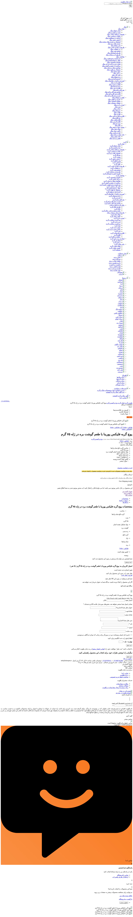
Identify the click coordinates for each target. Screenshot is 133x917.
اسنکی (120, 280)
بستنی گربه (117, 157)
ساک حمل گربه (116, 214)
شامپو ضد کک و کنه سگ (113, 92)
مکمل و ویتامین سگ (114, 36)
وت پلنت (120, 356)
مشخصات (125, 498)
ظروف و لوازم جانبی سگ (116, 47)
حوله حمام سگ (116, 71)
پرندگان (120, 255)
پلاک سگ (118, 125)
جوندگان (120, 272)
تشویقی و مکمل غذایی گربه (115, 149)
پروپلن (120, 288)
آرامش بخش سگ (115, 40)
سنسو (121, 325)
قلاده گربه (117, 235)
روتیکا (121, 315)
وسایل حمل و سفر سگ (116, 127)
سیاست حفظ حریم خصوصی (119, 677)
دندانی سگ (117, 108)
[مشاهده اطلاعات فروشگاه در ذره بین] (131, 721)
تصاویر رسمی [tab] (124, 902)
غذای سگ (121, 29)
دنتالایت (120, 305)
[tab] (64, 499)
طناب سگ (117, 112)
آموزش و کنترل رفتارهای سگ (114, 81)
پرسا (121, 286)
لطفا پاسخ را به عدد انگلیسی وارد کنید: (120, 638)
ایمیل (130, 627)
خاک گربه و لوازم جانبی (116, 205)
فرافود (120, 327)
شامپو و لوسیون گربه (114, 177)
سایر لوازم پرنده (115, 270)
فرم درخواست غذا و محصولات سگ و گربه (110, 390)
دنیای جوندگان (119, 385)
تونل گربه (118, 225)
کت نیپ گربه (116, 198)
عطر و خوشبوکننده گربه (113, 188)
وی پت (120, 360)
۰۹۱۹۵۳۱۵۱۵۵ (118, 660)
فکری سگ (117, 114)
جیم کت (120, 295)
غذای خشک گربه (115, 146)
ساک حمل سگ (116, 129)
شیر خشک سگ (116, 45)
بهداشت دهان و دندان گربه (112, 181)
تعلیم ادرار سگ (116, 82)
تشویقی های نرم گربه (114, 153)
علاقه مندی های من (125, 896)
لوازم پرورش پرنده (114, 268)
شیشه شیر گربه (115, 170)
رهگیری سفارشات (122, 684)
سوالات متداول (123, 686)
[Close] (131, 590)
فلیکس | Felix (124, 441)
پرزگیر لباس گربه (115, 179)
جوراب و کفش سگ (114, 99)
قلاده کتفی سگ (116, 120)
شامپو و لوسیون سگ (114, 62)
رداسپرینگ (119, 309)
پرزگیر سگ (117, 73)
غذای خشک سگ (115, 30)
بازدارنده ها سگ (115, 86)
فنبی (121, 329)
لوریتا (121, 342)
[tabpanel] (66, 910)
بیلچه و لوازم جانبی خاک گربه (111, 211)
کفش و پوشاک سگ (118, 97)
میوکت (120, 354)
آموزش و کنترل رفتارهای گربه (114, 194)
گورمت (120, 340)
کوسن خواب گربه (115, 248)
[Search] (130, 6)
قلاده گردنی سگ (115, 121)
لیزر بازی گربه (116, 222)
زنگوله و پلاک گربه (115, 237)
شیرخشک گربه (116, 160)
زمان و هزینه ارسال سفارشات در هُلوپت (115, 687)
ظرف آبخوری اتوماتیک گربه (112, 173)
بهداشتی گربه (120, 175)
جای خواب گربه (119, 244)
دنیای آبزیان (120, 383)
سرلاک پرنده (117, 259)
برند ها (124, 278)
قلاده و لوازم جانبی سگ (116, 116)
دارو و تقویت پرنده (115, 263)
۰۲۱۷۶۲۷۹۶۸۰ (107, 660)
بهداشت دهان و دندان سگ (112, 68)
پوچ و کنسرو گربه (115, 147)
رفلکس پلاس (118, 313)
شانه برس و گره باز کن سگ (112, 64)
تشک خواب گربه (115, 246)
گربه (125, 142)
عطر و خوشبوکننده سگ (113, 60)
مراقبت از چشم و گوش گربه (111, 183)
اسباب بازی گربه (119, 218)
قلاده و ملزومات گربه (117, 233)
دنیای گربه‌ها (120, 379)
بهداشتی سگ (120, 56)
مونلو (121, 350)
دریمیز (120, 301)
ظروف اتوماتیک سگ (114, 53)
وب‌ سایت (129, 631)
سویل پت (120, 323)
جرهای (120, 297)
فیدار (121, 332)
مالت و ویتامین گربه (114, 151)
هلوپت (130, 403)
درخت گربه (117, 242)
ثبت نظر (129, 656)
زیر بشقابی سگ (115, 49)
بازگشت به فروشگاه (125, 899)
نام (130, 624)
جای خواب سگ (116, 136)
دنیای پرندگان (120, 381)
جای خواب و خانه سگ (117, 134)
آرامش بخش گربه (115, 159)
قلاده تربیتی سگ (115, 88)
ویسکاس (120, 362)
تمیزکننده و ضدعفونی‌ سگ (112, 58)
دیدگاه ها (125, 502)
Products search (127, 3)
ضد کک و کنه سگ (118, 90)
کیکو (121, 338)
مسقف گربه (117, 250)
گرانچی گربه (117, 162)
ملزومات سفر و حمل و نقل (115, 212)
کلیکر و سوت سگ (115, 84)
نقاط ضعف (128, 615)
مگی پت (120, 346)
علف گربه (117, 164)
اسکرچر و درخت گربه (117, 238)
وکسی (120, 358)
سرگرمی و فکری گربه (113, 220)
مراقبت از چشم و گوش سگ (111, 66)
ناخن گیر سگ (116, 75)
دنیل (121, 307)
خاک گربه (117, 209)
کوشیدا (120, 334)
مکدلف (120, 348)
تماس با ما (123, 398)
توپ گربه (118, 231)
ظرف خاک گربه (115, 207)
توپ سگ (118, 107)
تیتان (121, 291)
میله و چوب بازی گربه (113, 229)
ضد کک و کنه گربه (118, 199)
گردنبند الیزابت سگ (114, 79)
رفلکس (120, 311)
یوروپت (120, 372)
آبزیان (121, 274)
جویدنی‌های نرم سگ (114, 43)
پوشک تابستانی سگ (114, 101)
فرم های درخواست (120, 388)
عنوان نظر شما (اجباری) (124, 607)
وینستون (120, 364)
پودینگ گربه (117, 155)
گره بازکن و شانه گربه (113, 192)
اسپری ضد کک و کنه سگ (112, 95)
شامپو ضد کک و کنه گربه (113, 203)
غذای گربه (121, 144)
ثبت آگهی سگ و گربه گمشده (115, 392)
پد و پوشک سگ (116, 77)
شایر (121, 321)
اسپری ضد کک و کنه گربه (112, 201)
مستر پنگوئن (118, 344)
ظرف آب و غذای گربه (113, 172)
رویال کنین (119, 317)
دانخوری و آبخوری (115, 265)
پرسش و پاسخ (123, 500)
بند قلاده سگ (116, 118)
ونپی (121, 366)
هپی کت (120, 370)
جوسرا (120, 293)
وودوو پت (119, 368)
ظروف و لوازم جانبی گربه (116, 166)
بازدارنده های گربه (115, 196)
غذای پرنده (117, 257)
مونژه (121, 352)
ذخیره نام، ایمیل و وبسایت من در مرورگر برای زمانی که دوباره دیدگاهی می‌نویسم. (103, 635)
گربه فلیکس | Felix (116, 427)
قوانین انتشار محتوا (98, 649)
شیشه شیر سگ (116, 51)
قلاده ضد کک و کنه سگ (113, 94)
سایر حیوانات (122, 253)
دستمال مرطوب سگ (114, 69)
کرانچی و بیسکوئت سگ (113, 38)
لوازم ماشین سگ (115, 133)
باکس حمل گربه (115, 216)
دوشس (120, 303)
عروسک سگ (116, 110)
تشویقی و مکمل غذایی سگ (115, 34)
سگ (125, 27)
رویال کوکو (119, 319)
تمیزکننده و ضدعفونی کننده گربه (110, 185)
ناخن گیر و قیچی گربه (114, 186)
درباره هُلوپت (124, 675)
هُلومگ (124, 375)
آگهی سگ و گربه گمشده (120, 396)
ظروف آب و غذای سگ (113, 55)
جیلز (121, 299)
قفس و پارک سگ (115, 138)
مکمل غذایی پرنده (115, 261)
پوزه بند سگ (117, 123)
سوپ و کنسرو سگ (114, 32)
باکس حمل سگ (116, 131)
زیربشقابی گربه (116, 168)
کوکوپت (120, 336)
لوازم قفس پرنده (115, 266)
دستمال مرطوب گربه (114, 190)
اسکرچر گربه (116, 240)
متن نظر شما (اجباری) (125, 620)
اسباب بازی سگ (119, 105)
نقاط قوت (128, 611)
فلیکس (120, 331)
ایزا (121, 284)
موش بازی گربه (115, 227)
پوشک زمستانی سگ (114, 103)
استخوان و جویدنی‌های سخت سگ (110, 42)
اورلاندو (120, 282)
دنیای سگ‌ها (120, 377)
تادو (121, 289)
